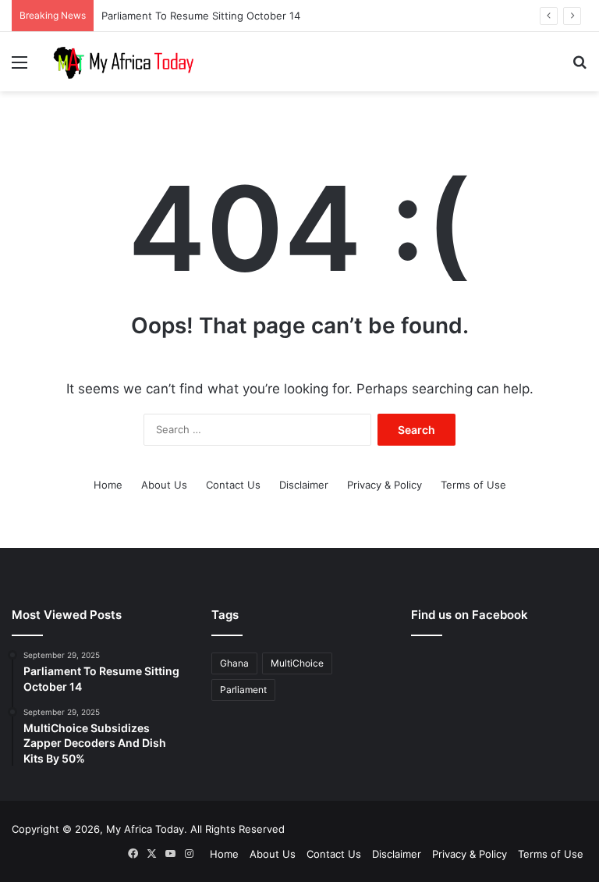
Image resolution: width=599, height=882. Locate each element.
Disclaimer (303, 484)
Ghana (234, 663)
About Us (164, 484)
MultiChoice (297, 663)
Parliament (243, 689)
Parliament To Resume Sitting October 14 (200, 15)
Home (108, 484)
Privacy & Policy (384, 484)
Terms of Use (473, 484)
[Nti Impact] (122, 61)
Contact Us (233, 484)
